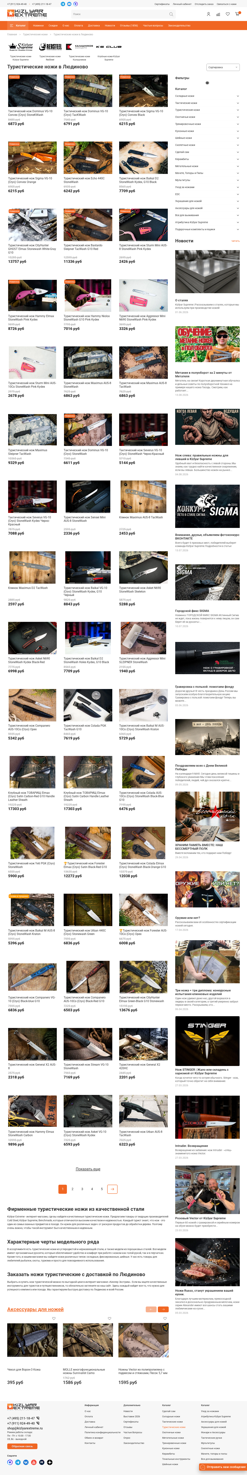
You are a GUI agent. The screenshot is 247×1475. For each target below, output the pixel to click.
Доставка (94, 25)
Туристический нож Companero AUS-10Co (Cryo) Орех (29, 727)
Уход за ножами (184, 187)
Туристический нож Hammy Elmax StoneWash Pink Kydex (31, 317)
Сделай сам (182, 152)
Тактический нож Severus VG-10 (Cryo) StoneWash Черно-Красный (141, 452)
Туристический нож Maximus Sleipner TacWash (27, 452)
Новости (110, 25)
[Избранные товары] (227, 14)
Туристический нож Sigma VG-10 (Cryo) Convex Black (141, 113)
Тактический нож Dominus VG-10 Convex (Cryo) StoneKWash (30, 113)
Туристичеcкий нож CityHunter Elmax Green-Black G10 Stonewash (141, 999)
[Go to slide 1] (19, 105)
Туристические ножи (35, 34)
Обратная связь (22, 1446)
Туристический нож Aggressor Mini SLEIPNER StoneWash (142, 660)
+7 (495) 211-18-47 (41, 4)
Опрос (127, 1437)
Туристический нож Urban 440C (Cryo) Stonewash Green (85, 932)
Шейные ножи (183, 137)
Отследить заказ (204, 4)
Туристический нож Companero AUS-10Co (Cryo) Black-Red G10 (85, 999)
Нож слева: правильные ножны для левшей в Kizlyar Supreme (201, 457)
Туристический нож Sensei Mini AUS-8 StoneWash (85, 519)
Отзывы (128, 1427)
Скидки (53, 25)
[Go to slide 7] (158, 105)
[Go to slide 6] (152, 105)
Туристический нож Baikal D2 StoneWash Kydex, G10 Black (139, 180)
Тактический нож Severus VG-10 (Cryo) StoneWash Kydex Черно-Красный (29, 521)
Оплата (78, 25)
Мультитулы (182, 180)
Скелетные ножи (185, 145)
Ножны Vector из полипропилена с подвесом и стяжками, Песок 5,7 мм (142, 1371)
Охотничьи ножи (185, 116)
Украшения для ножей (188, 201)
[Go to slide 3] (32, 105)
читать (235, 240)
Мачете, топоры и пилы (214, 1453)
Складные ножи (184, 95)
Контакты (90, 1443)
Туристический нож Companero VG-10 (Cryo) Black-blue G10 (31, 999)
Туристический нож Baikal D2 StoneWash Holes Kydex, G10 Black (86, 660)
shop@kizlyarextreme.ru (25, 1428)
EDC (177, 194)
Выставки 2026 (132, 1416)
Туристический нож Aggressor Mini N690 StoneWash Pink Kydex (142, 317)
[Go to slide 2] (26, 105)
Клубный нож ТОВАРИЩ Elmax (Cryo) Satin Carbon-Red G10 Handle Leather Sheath (31, 796)
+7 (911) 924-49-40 (17, 4)
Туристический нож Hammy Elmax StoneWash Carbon (31, 1133)
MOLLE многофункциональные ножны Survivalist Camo (84, 1371)
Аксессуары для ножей (189, 208)
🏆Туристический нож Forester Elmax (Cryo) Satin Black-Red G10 (85, 865)
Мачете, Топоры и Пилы (189, 173)
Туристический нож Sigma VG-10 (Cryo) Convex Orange (30, 180)
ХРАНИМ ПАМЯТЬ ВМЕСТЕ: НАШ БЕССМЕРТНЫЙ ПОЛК (199, 846)
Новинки (38, 25)
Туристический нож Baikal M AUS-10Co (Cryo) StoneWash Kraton (141, 727)
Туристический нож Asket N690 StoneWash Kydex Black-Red (29, 660)
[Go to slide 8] (164, 105)
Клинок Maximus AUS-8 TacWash (141, 517)
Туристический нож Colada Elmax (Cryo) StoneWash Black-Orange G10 (142, 865)
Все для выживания (187, 215)
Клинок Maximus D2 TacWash (28, 588)
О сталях (181, 300)
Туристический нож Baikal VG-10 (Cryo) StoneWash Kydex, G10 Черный (85, 591)
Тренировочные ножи (188, 124)
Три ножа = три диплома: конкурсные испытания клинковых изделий (203, 992)
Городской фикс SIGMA (192, 611)
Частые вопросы (153, 25)
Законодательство (179, 25)
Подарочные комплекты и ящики (195, 229)
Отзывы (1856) (129, 25)
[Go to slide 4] (39, 105)
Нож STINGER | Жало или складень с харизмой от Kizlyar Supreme (202, 1071)
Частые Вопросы (133, 1432)
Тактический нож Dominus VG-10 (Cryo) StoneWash (86, 452)
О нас (66, 25)
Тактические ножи (186, 103)
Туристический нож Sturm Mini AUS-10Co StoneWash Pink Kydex (32, 384)
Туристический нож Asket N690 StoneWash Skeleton (140, 589)
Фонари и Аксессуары (213, 1432)
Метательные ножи (186, 166)
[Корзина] (237, 14)
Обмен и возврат (94, 1437)
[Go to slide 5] (45, 105)
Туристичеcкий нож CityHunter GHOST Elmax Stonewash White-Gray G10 (32, 249)
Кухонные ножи (184, 131)
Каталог (21, 25)
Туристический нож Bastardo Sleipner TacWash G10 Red (83, 247)
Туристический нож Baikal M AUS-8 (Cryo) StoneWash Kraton (31, 932)
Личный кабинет (182, 4)
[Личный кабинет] (208, 14)
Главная (12, 34)
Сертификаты (162, 4)
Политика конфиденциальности (103, 1432)
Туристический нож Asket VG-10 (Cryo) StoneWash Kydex (85, 1133)
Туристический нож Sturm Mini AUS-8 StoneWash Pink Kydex (143, 247)
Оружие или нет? (187, 918)
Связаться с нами (227, 4)
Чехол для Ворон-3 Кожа (24, 1369)
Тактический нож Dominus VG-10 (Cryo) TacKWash (86, 113)
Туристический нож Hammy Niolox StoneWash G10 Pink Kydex (87, 317)
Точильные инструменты (176, 1459)
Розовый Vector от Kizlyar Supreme (200, 1218)
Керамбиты (182, 159)
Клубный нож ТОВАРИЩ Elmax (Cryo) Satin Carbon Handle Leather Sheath (86, 796)
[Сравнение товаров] (218, 14)
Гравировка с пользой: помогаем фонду (204, 686)
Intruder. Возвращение (191, 1146)
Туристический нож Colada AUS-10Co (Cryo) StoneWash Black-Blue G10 (141, 796)
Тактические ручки (211, 1437)
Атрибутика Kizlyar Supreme (191, 222)
